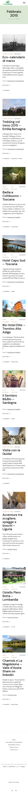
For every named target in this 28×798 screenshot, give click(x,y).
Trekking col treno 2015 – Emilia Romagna (13, 125)
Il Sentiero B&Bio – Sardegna (9, 399)
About (14, 739)
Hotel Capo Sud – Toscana (13, 262)
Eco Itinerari (14, 656)
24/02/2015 (22, 255)
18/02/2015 (17, 447)
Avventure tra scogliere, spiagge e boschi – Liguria (12, 522)
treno (20, 158)
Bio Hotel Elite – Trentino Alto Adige (13, 328)
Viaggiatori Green (7, 54)
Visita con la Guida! (11, 452)
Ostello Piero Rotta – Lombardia (11, 596)
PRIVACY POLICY (14, 747)
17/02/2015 (17, 511)
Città (13, 627)
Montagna (15, 361)
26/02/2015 (17, 118)
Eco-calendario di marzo (13, 59)
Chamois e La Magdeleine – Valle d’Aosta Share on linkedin (12, 668)
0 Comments (6, 90)
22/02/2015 (22, 319)
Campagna (15, 226)
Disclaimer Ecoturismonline (14, 742)
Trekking (14, 158)
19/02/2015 (23, 390)
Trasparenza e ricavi (14, 744)
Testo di (13, 81)
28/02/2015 (17, 54)
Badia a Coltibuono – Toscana (12, 195)
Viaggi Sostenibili (5, 188)
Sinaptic (23, 766)
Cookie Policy (14, 749)
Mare (13, 291)
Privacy (5, 766)
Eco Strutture (14, 188)
